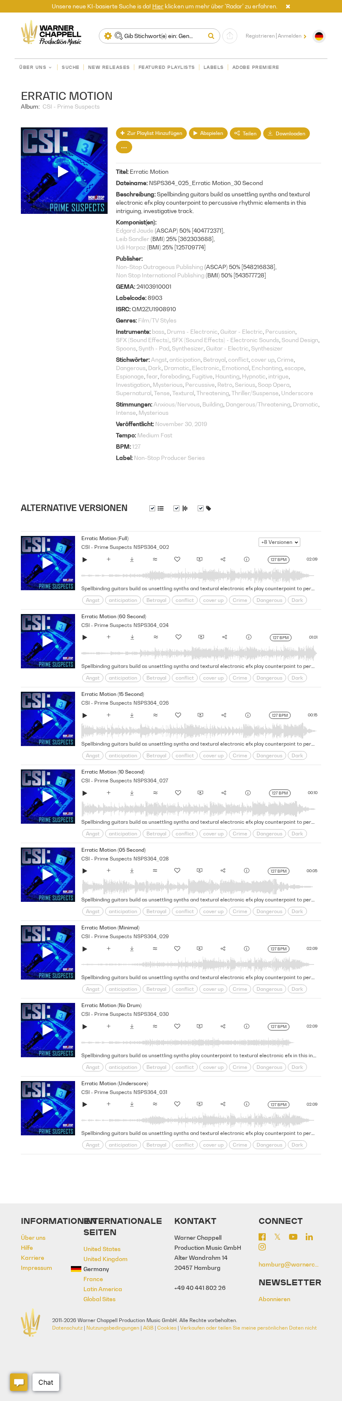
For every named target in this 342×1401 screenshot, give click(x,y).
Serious (245, 384)
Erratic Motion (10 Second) (112, 772)
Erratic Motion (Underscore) (114, 1083)
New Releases (109, 67)
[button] (288, 6)
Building (212, 404)
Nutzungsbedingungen (112, 1328)
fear (152, 376)
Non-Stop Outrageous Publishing (159, 266)
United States (102, 1248)
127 (136, 446)
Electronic (205, 367)
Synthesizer (188, 348)
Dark (154, 367)
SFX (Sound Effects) (142, 339)
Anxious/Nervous (176, 404)
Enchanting (266, 367)
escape (294, 367)
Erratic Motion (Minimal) (110, 927)
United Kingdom (105, 1258)
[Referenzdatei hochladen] (229, 35)
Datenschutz (67, 1328)
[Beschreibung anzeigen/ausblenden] (156, 508)
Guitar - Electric (241, 331)
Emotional (235, 367)
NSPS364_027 (150, 780)
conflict (238, 359)
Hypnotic (254, 376)
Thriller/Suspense (255, 392)
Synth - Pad (153, 348)
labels (214, 67)
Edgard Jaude (134, 230)
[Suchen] (213, 36)
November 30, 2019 (181, 423)
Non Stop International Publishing (160, 275)
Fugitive (202, 376)
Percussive (200, 384)
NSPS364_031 (150, 1092)
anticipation (185, 359)
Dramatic (176, 367)
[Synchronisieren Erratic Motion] (200, 561)
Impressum (36, 1267)
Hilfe (27, 1247)
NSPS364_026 (151, 703)
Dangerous (131, 367)
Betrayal (214, 359)
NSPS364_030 (151, 1014)
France (93, 1278)
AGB (148, 1328)
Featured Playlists (166, 67)
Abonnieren (274, 1298)
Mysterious (168, 384)
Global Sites (99, 1298)
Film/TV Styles (157, 320)
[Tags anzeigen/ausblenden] (204, 508)
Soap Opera (273, 384)
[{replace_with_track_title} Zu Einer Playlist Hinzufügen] (108, 561)
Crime (285, 359)
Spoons (126, 348)
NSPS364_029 (151, 936)
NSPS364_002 (151, 547)
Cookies (166, 1328)
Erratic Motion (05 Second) (113, 850)
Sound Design (300, 339)
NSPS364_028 (151, 858)
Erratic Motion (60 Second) (113, 616)
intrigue (278, 376)
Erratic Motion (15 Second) (112, 694)
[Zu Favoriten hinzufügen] (177, 561)
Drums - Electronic (192, 331)
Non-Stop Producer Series (169, 457)
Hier (157, 6)
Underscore (297, 392)
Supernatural (133, 392)
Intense (126, 412)
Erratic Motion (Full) (104, 538)
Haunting (227, 376)
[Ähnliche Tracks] (155, 561)
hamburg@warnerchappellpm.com (290, 1264)
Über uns (32, 67)
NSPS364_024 (150, 625)
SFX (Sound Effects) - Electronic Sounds (225, 339)
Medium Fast (154, 435)
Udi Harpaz (131, 247)
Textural (183, 392)
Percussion (280, 331)
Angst (159, 359)
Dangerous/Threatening (258, 404)
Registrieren (260, 36)
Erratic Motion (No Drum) (111, 1005)
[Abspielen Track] (48, 563)
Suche (71, 67)
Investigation (133, 384)
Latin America (102, 1288)
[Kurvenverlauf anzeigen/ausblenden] (181, 508)
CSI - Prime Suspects (71, 106)
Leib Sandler (132, 238)
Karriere (32, 1257)
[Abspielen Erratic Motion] (85, 561)
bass (158, 331)
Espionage (130, 376)
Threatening (212, 392)
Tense (162, 392)
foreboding (174, 376)
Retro (224, 384)
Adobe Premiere (255, 67)
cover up (262, 359)
